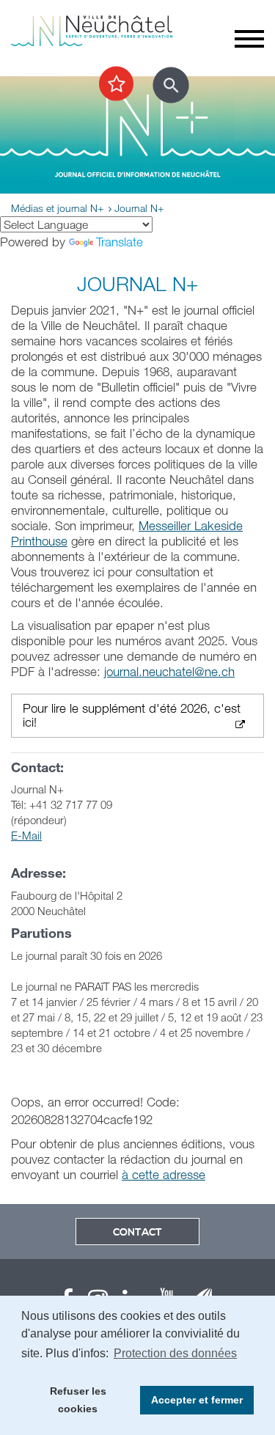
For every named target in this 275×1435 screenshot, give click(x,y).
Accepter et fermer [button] (197, 1400)
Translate (119, 241)
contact (137, 1232)
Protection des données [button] (175, 1353)
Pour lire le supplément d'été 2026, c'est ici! (132, 715)
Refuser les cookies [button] (78, 1399)
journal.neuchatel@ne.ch (169, 671)
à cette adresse (163, 1174)
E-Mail (26, 835)
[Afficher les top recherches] (116, 84)
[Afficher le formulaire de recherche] (171, 85)
